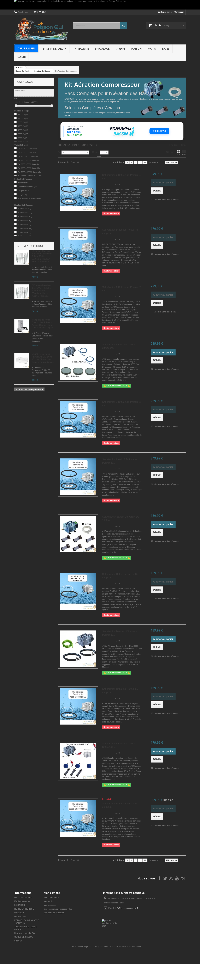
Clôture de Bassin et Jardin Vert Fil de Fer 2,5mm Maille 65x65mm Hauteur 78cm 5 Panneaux (42, 256)
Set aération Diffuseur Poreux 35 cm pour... (120, 231)
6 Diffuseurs (25, 228)
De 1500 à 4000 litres (28, 160)
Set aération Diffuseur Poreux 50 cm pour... (120, 691)
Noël (165, 48)
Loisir (21, 57)
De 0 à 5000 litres (27, 152)
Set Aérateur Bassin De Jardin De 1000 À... (120, 518)
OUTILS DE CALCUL (23, 937)
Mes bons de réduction (54, 913)
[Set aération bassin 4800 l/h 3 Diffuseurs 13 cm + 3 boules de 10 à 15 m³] (78, 761)
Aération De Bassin (42, 71)
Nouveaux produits (31, 246)
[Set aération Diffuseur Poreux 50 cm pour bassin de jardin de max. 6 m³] (78, 706)
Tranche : (18, 102)
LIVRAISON (19, 905)
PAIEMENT (19, 913)
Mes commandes (51, 897)
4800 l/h (23, 130)
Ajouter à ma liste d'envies (166, 200)
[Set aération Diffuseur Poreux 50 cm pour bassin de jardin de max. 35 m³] (78, 818)
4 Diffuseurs (24, 220)
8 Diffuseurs (24, 232)
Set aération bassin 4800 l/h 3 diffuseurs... (118, 346)
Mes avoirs (48, 901)
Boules (23, 183)
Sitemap (18, 941)
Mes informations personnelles (58, 909)
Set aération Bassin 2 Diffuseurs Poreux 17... (120, 633)
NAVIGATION (20, 916)
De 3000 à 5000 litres (29, 168)
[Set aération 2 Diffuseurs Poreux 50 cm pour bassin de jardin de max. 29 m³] (78, 192)
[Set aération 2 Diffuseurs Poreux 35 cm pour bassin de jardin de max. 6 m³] (78, 419)
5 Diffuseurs (24, 224)
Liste (184, 154)
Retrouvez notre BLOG (24, 933)
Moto (152, 48)
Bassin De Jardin (55, 48)
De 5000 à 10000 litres (29, 172)
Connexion (179, 12)
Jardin (120, 48)
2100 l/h (23, 114)
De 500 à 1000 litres (28, 156)
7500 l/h (22, 138)
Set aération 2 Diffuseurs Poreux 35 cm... (121, 404)
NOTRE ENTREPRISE (24, 909)
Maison (136, 48)
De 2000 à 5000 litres (28, 164)
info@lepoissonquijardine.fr (127, 908)
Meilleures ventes (22, 901)
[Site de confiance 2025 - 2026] (109, 923)
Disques (23, 190)
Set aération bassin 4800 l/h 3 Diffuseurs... (118, 745)
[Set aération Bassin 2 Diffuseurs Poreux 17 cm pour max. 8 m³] (78, 648)
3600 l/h (23, 122)
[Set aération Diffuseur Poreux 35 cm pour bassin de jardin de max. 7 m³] (78, 247)
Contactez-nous (165, 12)
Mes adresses (50, 905)
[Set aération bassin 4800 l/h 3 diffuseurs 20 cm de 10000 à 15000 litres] (78, 362)
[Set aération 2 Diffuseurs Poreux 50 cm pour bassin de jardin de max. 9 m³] (78, 304)
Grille (178, 154)
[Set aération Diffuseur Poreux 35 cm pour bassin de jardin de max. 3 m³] (78, 591)
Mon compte (52, 893)
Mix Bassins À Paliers (29, 198)
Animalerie (81, 48)
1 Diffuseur (24, 209)
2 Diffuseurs (25, 213)
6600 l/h (23, 134)
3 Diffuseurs (25, 216)
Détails (67, 115)
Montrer (95, 152)
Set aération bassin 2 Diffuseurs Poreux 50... (119, 461)
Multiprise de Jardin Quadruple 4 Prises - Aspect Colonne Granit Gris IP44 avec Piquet (42, 323)
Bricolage (102, 48)
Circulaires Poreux (27, 186)
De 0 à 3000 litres (27, 148)
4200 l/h (23, 126)
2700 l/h (23, 118)
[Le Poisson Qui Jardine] (41, 29)
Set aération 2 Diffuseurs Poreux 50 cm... (121, 177)
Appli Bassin (26, 48)
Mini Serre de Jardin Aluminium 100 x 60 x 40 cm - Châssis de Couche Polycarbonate (43, 358)
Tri (59, 152)
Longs (22, 194)
